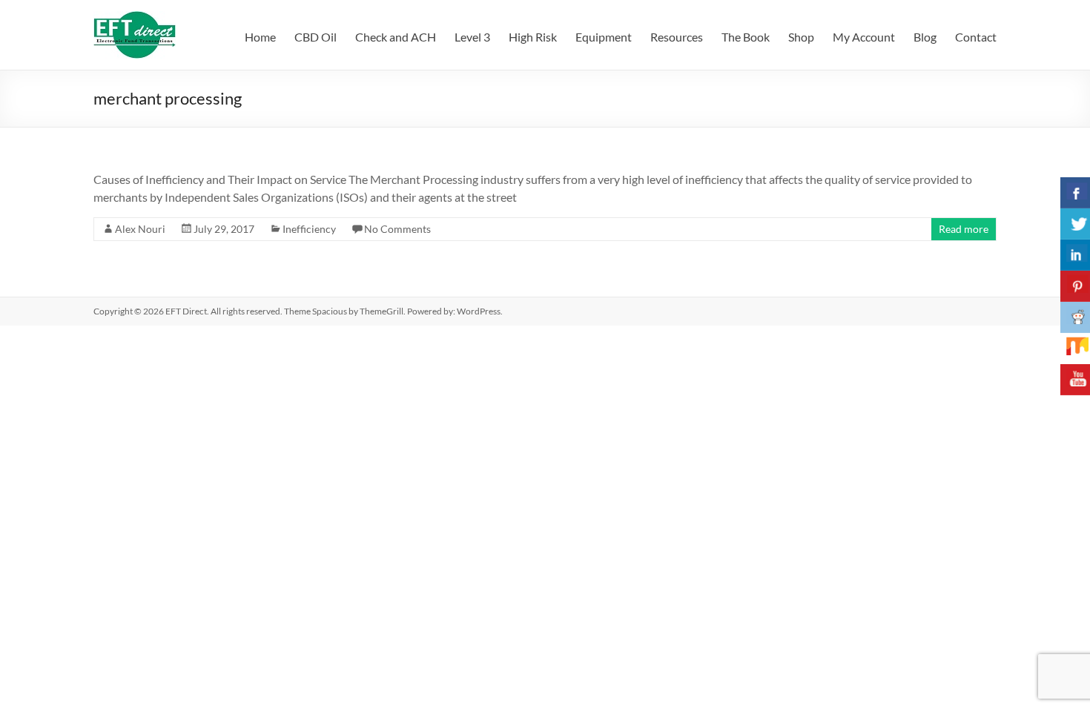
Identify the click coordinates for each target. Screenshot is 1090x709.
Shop (801, 37)
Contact (976, 37)
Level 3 (472, 37)
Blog (925, 37)
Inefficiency (309, 228)
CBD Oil (315, 37)
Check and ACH (395, 37)
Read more (963, 228)
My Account (864, 37)
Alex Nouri (140, 228)
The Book (745, 37)
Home (260, 37)
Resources (676, 37)
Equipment (603, 37)
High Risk (533, 37)
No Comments (397, 228)
